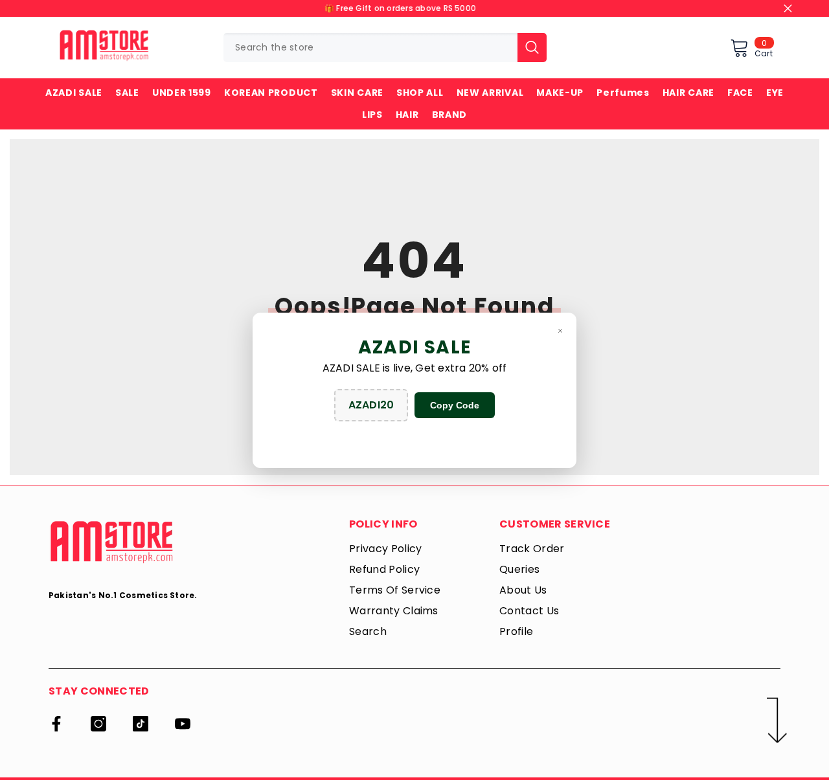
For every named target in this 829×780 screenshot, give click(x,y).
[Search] (385, 47)
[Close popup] (560, 330)
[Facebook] (56, 724)
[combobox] (370, 47)
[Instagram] (98, 724)
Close (787, 8)
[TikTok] (140, 724)
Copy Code (454, 405)
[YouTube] (182, 724)
